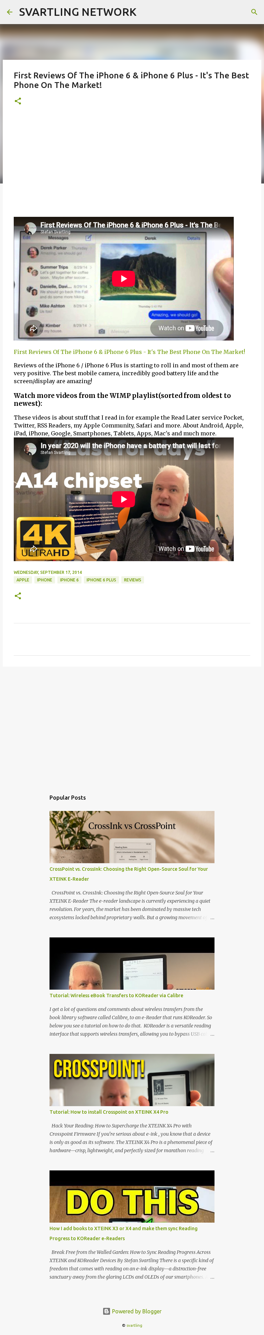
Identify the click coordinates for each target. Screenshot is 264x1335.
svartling (134, 1325)
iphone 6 (69, 580)
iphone (44, 580)
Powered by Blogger (136, 1311)
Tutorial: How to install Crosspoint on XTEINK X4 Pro (109, 1112)
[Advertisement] (132, 165)
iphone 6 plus (101, 580)
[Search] (254, 12)
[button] (18, 101)
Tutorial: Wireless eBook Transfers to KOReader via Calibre (116, 995)
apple (22, 580)
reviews (132, 580)
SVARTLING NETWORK (77, 11)
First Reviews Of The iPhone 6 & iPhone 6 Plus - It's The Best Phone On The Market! (129, 351)
